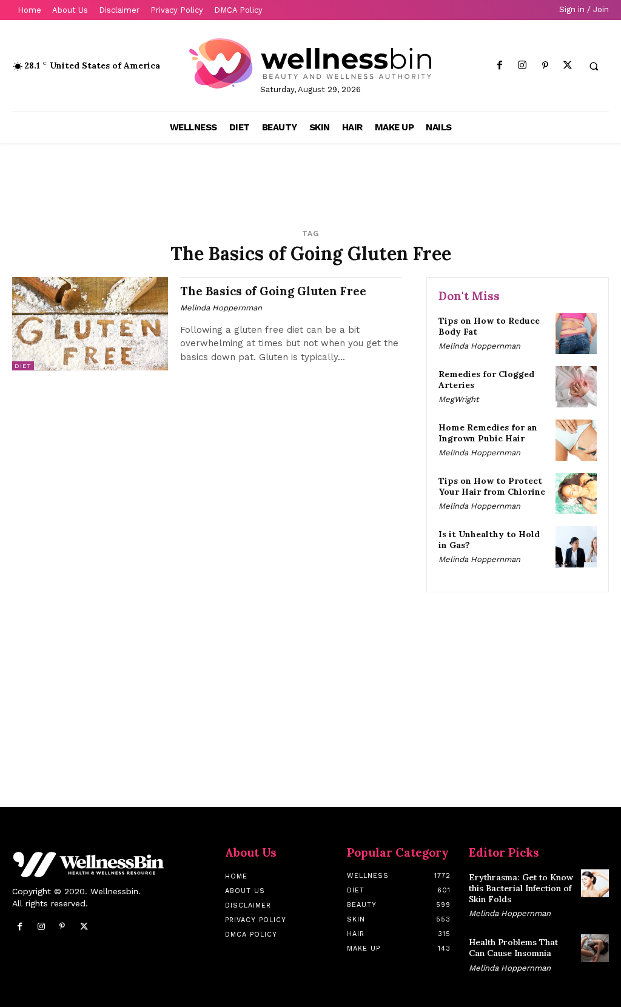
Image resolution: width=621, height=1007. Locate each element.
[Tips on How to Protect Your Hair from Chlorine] (576, 493)
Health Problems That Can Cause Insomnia (513, 947)
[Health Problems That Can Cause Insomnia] (595, 948)
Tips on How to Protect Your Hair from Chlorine (491, 486)
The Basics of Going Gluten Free (273, 291)
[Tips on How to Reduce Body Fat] (576, 333)
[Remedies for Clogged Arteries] (576, 386)
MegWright (458, 399)
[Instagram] (522, 66)
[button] (594, 66)
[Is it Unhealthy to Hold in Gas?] (576, 546)
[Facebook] (500, 66)
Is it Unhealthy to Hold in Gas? (489, 539)
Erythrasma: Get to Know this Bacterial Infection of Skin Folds (521, 888)
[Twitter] (567, 66)
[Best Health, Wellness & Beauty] (310, 63)
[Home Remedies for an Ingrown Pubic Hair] (576, 440)
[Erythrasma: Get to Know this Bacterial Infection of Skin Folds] (595, 883)
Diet (23, 366)
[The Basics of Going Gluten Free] (90, 323)
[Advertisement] (155, 179)
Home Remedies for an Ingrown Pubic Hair (487, 433)
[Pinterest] (545, 66)
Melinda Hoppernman (221, 307)
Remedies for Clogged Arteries (486, 379)
